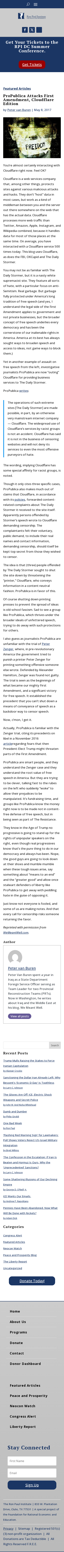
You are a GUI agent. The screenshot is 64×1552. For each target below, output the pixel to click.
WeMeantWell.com (15, 932)
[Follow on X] (32, 30)
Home (15, 1311)
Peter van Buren (19, 110)
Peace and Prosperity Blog (20, 1255)
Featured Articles (17, 88)
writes (23, 391)
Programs (18, 1332)
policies (20, 499)
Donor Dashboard (25, 1363)
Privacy (8, 1528)
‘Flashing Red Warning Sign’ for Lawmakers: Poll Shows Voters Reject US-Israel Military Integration (30, 1140)
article (7, 744)
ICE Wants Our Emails (17, 1196)
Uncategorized (12, 1268)
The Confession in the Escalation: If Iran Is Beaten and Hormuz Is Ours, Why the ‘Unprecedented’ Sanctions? (30, 1162)
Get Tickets (32, 64)
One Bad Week (12, 1123)
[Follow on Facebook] (25, 30)
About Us (18, 1322)
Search (55, 1045)
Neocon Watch (12, 1248)
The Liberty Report (15, 1261)
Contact (17, 1353)
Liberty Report (23, 1426)
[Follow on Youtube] (39, 30)
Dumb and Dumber (15, 1111)
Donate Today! (32, 1280)
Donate (16, 1343)
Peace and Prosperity (28, 1396)
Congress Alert (12, 1235)
